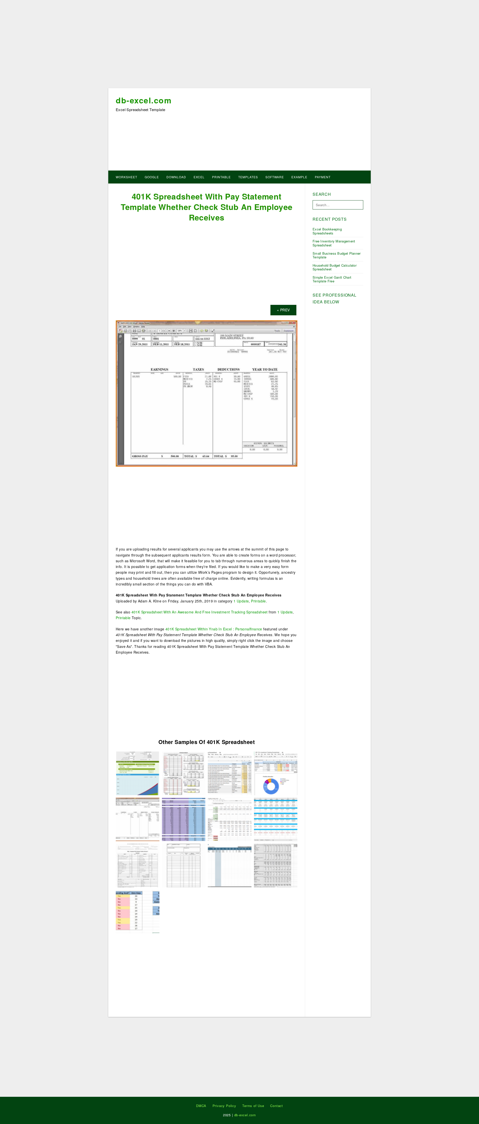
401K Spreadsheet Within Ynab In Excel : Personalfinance (213, 628)
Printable (221, 177)
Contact (276, 1105)
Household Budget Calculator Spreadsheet (335, 267)
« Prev (283, 309)
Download (176, 177)
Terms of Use (253, 1105)
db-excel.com (143, 100)
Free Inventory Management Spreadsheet (334, 243)
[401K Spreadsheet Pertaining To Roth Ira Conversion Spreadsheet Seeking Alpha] (229, 818)
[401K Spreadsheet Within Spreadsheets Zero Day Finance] (276, 818)
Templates (248, 177)
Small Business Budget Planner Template (337, 255)
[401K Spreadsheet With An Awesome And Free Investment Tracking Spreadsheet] (229, 772)
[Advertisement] (239, 46)
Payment (323, 177)
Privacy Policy (224, 1105)
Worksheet (126, 177)
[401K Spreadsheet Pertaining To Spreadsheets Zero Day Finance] (137, 911)
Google (152, 177)
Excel (199, 177)
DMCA (201, 1105)
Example (299, 177)
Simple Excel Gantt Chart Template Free (332, 279)
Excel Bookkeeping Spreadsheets (327, 231)
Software (274, 177)
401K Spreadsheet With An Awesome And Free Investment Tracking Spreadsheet (199, 611)
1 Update (241, 600)
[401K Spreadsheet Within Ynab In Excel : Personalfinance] (184, 818)
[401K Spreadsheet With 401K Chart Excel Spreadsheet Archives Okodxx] (184, 772)
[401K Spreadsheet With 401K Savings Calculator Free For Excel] (137, 772)
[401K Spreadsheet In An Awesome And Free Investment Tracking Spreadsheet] (276, 772)
